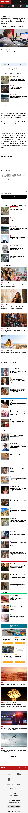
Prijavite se (14, 196)
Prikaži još (14, 756)
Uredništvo (14, 793)
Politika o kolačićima (14, 802)
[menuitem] (23, 2)
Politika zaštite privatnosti (14, 800)
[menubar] (23, 2)
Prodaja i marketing (14, 795)
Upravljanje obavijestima (15, 806)
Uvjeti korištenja (14, 797)
